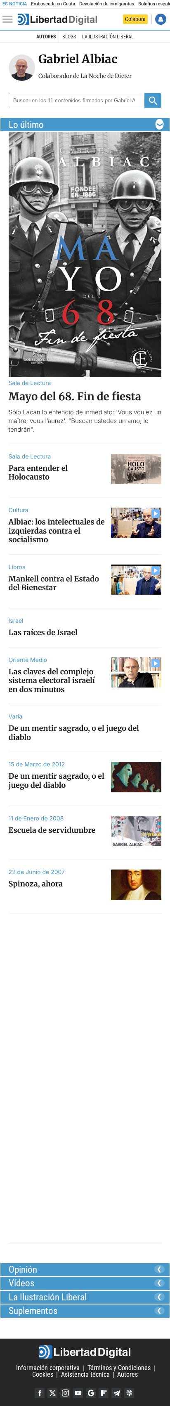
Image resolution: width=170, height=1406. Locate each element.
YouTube (78, 1393)
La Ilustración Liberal (108, 37)
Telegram (116, 1393)
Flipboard (104, 1393)
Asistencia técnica (85, 1375)
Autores (46, 37)
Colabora (135, 19)
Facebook (40, 1393)
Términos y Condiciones (119, 1368)
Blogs (69, 37)
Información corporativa (48, 1368)
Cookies (42, 1375)
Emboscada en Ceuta (53, 4)
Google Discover (91, 1393)
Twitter (52, 1393)
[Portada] (57, 19)
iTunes (129, 1393)
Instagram (65, 1393)
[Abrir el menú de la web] (9, 19)
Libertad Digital (85, 1352)
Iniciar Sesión (160, 19)
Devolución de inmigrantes (106, 4)
